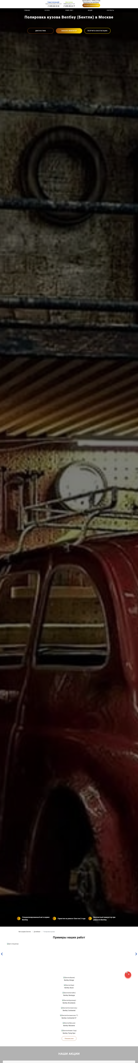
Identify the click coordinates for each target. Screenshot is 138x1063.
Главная (27, 10)
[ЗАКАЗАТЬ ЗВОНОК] (128, 975)
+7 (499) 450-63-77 (69, 6)
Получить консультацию (91, 5)
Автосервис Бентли (25, 931)
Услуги (46, 10)
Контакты (110, 10)
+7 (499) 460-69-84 (53, 6)
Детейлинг (37, 931)
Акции (90, 10)
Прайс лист (69, 10)
